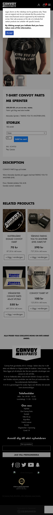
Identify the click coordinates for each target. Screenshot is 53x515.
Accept (9, 33)
